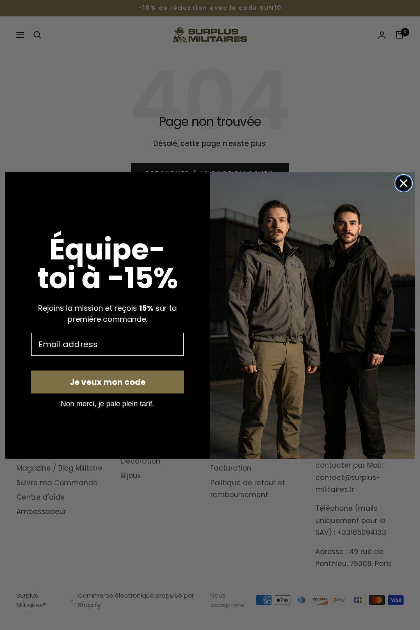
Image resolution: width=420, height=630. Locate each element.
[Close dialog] (403, 183)
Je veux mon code (108, 382)
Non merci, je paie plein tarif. (107, 403)
